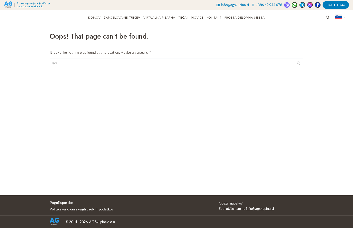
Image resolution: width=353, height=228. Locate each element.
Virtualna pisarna (159, 17)
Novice (197, 17)
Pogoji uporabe (61, 202)
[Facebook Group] (318, 5)
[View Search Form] (328, 18)
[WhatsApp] (294, 5)
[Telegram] (302, 5)
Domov (94, 17)
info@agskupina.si (260, 208)
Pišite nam (336, 5)
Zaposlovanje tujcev (122, 17)
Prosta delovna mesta (245, 17)
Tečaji (183, 17)
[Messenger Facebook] (310, 5)
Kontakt (214, 17)
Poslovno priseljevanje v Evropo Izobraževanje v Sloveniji (34, 5)
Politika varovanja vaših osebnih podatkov (82, 209)
